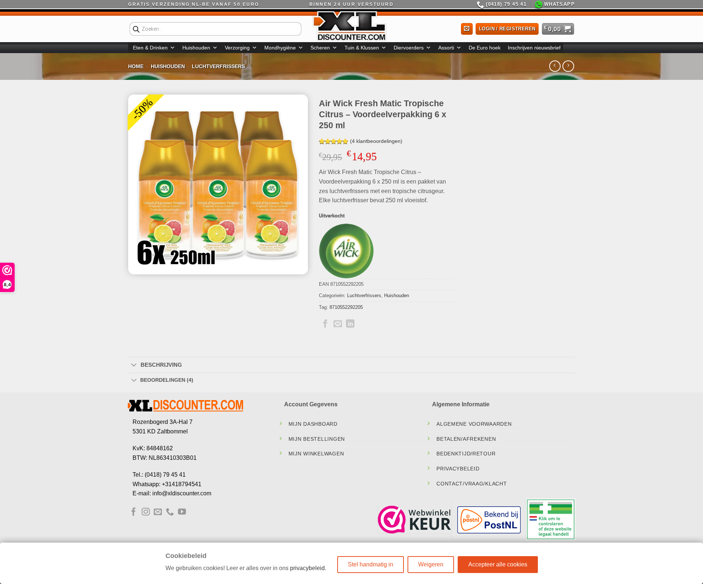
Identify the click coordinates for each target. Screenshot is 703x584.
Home (136, 66)
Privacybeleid (457, 469)
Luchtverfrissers (218, 66)
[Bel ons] (170, 512)
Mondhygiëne (280, 48)
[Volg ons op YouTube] (182, 512)
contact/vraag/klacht (471, 484)
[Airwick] (346, 250)
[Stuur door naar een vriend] (338, 324)
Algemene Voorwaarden (474, 424)
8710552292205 (346, 307)
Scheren (320, 48)
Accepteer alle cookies (497, 564)
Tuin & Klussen (362, 48)
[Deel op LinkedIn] (350, 324)
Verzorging (237, 48)
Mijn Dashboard (313, 424)
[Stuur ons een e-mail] (158, 512)
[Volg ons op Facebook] (134, 512)
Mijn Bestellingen (317, 439)
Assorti (446, 48)
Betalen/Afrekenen (466, 439)
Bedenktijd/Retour (465, 454)
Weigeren (430, 564)
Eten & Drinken (150, 48)
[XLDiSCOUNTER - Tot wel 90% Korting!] (351, 25)
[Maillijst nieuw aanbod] (467, 29)
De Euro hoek (485, 48)
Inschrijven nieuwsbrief (534, 48)
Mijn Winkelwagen (316, 454)
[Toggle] (134, 365)
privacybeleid (307, 568)
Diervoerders (409, 48)
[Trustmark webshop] (414, 519)
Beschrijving (161, 365)
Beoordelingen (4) (166, 380)
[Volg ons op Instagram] (146, 512)
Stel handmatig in (370, 564)
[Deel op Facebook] (325, 324)
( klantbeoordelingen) (376, 141)
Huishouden (196, 48)
